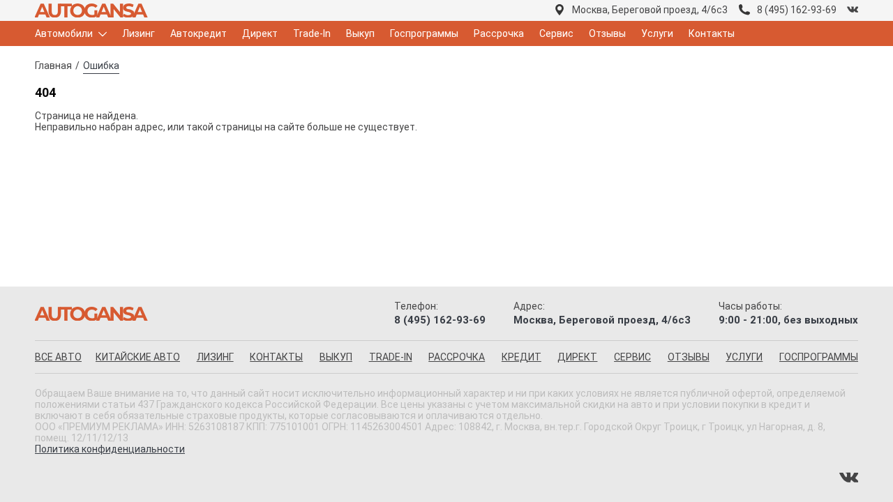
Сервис (556, 33)
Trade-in (390, 357)
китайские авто (138, 357)
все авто (58, 357)
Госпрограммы (424, 33)
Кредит (521, 357)
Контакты (712, 33)
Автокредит (198, 33)
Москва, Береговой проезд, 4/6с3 (650, 9)
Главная (53, 65)
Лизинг (138, 33)
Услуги (657, 33)
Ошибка (101, 65)
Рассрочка (499, 33)
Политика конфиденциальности (110, 449)
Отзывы (607, 33)
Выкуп (360, 33)
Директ (260, 33)
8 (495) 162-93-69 (796, 9)
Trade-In (312, 33)
